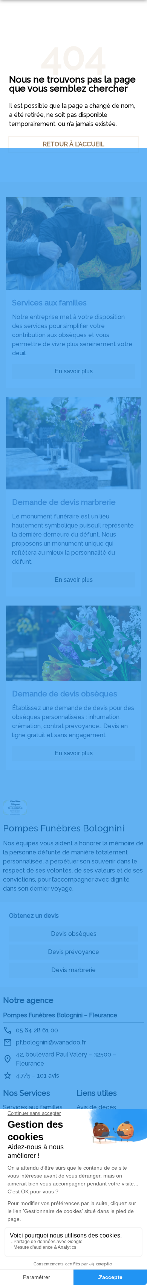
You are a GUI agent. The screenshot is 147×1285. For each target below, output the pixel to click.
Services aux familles (33, 1107)
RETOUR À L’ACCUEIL (73, 144)
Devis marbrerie (73, 970)
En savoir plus (74, 371)
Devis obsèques (73, 933)
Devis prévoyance (73, 951)
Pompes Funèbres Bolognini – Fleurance (60, 1015)
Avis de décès (96, 1107)
